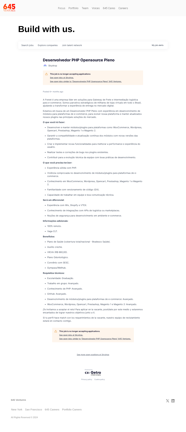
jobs (27, 45)
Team (85, 8)
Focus (61, 8)
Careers (123, 8)
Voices (96, 8)
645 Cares (109, 8)
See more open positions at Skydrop (93, 354)
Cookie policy (99, 379)
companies (48, 45)
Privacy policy (86, 379)
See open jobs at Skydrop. (62, 77)
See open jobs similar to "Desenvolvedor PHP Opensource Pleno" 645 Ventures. (86, 81)
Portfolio (73, 8)
